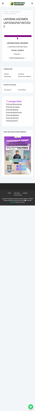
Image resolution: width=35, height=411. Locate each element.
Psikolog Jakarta (12, 121)
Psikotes (6, 74)
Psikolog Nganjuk (12, 115)
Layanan (25, 193)
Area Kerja (17, 193)
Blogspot (13, 202)
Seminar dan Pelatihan (24, 76)
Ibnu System (21, 202)
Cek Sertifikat (22, 90)
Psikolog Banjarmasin (14, 112)
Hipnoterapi (7, 76)
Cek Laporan (7, 90)
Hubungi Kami (18, 195)
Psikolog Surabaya (13, 107)
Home (9, 193)
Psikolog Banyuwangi (14, 104)
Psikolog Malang (12, 110)
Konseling (21, 74)
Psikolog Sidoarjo (12, 118)
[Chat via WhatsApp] (30, 406)
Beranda (6, 12)
